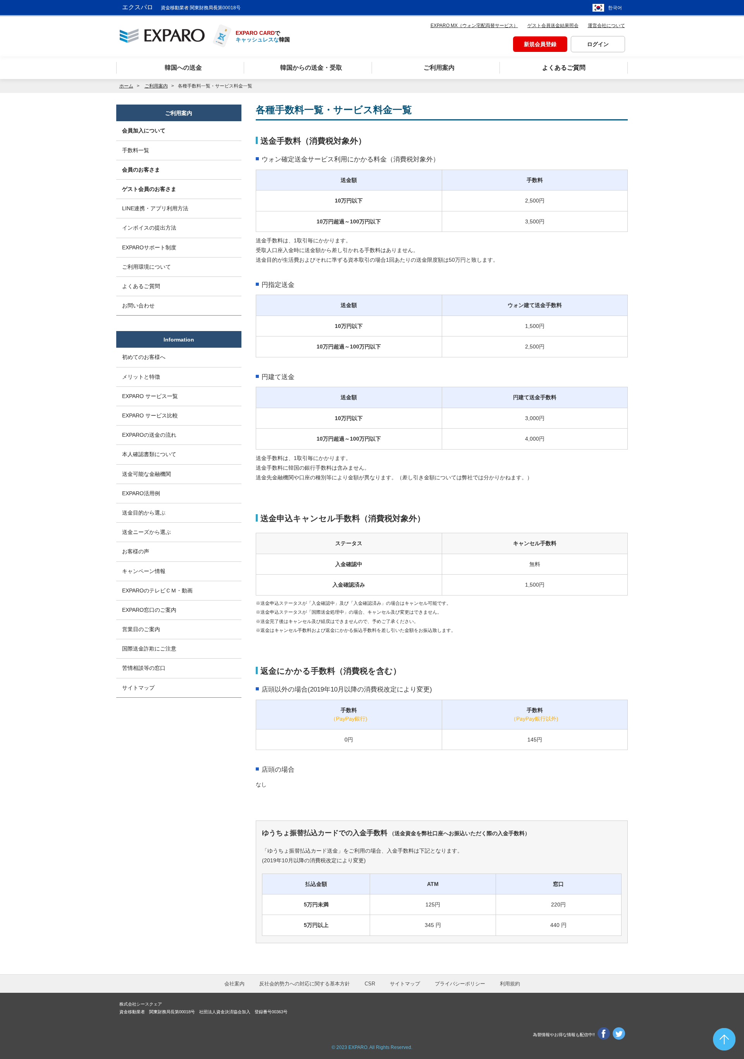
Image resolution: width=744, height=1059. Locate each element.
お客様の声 (135, 551)
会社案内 (234, 984)
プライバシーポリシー (460, 984)
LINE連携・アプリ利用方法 (155, 208)
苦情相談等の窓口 (143, 668)
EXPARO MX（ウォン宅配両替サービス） (474, 25)
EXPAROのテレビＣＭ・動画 (157, 590)
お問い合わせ (138, 305)
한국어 (615, 7)
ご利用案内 (178, 113)
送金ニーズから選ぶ (146, 532)
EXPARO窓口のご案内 (149, 610)
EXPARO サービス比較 (150, 415)
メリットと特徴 (141, 377)
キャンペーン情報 (143, 571)
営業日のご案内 (141, 629)
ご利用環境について (146, 267)
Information (179, 339)
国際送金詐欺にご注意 (149, 648)
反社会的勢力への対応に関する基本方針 (304, 984)
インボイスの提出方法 (149, 228)
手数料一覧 (135, 150)
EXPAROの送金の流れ (149, 435)
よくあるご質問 (141, 286)
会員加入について (143, 130)
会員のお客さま (141, 169)
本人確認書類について (149, 454)
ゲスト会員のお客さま (149, 189)
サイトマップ (138, 688)
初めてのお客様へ (143, 357)
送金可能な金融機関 (146, 474)
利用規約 (510, 984)
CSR (370, 984)
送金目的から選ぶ (143, 513)
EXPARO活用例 (141, 493)
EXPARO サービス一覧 (150, 396)
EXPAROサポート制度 (149, 247)
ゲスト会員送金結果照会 (553, 25)
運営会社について (606, 25)
